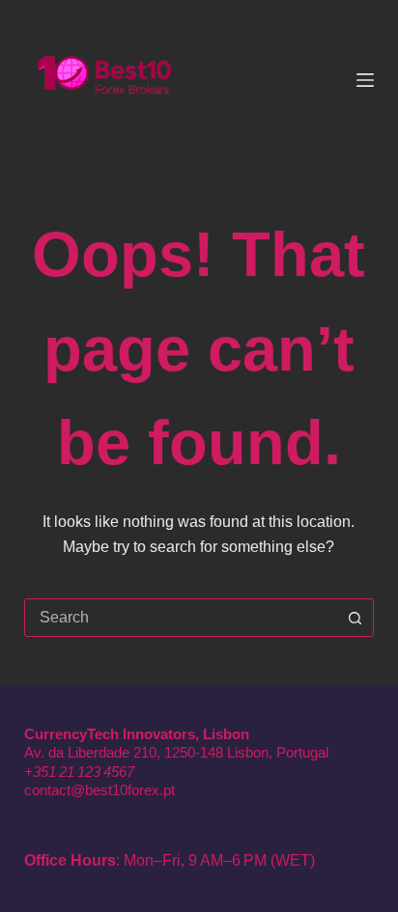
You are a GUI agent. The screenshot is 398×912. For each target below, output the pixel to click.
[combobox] (181, 617)
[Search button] (354, 617)
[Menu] (365, 80)
